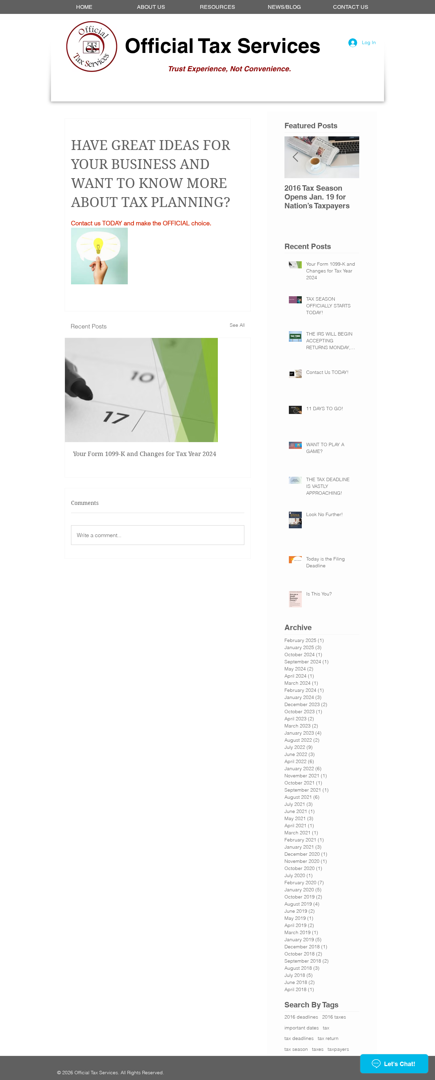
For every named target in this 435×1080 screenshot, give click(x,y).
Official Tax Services (222, 45)
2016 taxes (334, 1017)
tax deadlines (299, 1038)
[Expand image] (99, 256)
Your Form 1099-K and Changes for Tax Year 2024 (144, 453)
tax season (296, 1049)
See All (237, 325)
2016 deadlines (301, 1017)
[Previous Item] (295, 157)
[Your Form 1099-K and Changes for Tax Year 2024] (157, 390)
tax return (328, 1038)
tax (326, 1028)
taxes (318, 1049)
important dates (301, 1028)
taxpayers (338, 1049)
